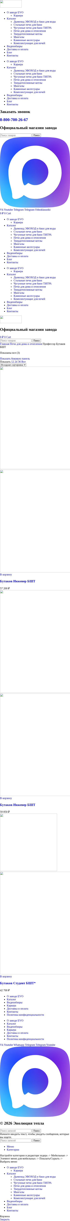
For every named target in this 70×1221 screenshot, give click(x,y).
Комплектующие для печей (29, 43)
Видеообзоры (14, 46)
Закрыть (5, 1219)
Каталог (11, 18)
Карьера (18, 15)
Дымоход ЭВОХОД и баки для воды (35, 21)
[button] (6, 574)
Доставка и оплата (17, 49)
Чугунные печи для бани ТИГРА (33, 27)
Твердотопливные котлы (28, 33)
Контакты (12, 55)
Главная (5, 343)
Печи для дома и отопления (30, 30)
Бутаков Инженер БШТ (17, 581)
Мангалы (19, 37)
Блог (9, 52)
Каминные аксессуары (27, 40)
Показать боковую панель (15, 358)
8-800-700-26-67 (14, 119)
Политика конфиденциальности (25, 1014)
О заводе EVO (15, 12)
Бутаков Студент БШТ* (18, 983)
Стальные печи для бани (28, 24)
